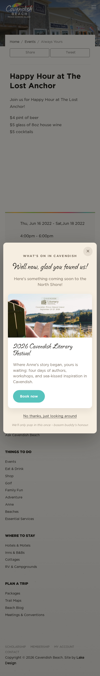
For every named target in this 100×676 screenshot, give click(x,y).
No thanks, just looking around (50, 416)
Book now (29, 396)
